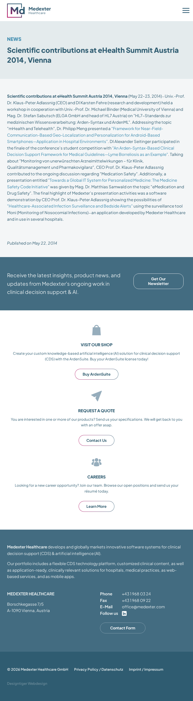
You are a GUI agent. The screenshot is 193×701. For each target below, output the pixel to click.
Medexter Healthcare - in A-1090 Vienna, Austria (30, 11)
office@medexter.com (143, 606)
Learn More (96, 506)
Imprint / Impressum (146, 669)
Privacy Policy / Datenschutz (98, 669)
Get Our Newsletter (158, 281)
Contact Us (96, 440)
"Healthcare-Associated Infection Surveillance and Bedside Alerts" (70, 205)
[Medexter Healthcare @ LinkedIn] (124, 613)
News (14, 39)
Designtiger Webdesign (27, 683)
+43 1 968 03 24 (136, 593)
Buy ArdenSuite (97, 374)
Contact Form (122, 627)
